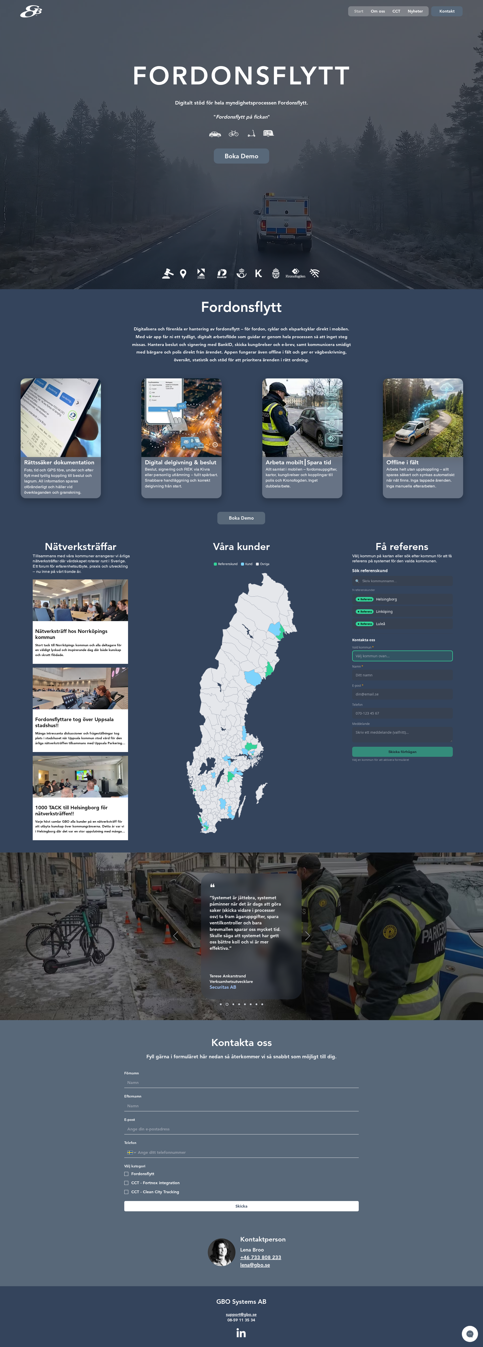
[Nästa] (307, 936)
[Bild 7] (256, 1004)
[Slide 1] (221, 1004)
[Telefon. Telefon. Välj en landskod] (132, 1153)
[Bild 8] (262, 1004)
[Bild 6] (251, 1004)
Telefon (130, 1142)
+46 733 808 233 (260, 1257)
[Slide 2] (226, 1004)
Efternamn (132, 1096)
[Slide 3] (232, 1004)
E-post (129, 1119)
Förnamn (131, 1073)
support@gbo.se (241, 1314)
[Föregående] (175, 936)
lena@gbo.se (255, 1265)
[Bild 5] (245, 1004)
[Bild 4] (238, 1004)
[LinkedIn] (241, 1333)
